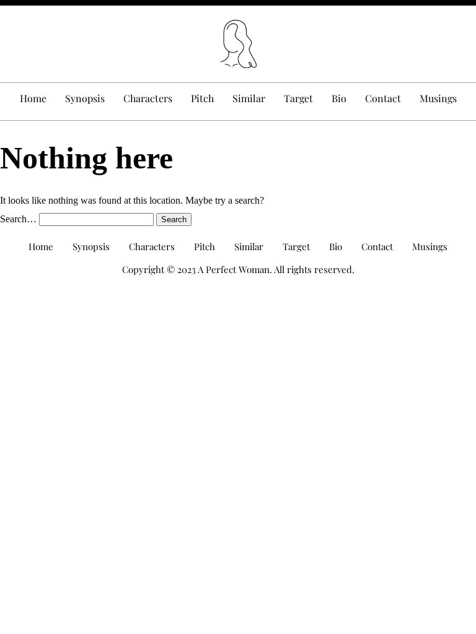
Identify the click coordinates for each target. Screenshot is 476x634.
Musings (438, 98)
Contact (383, 98)
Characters (147, 98)
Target (298, 98)
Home (33, 98)
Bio (339, 98)
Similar (248, 98)
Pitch (202, 98)
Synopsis (85, 98)
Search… (18, 219)
